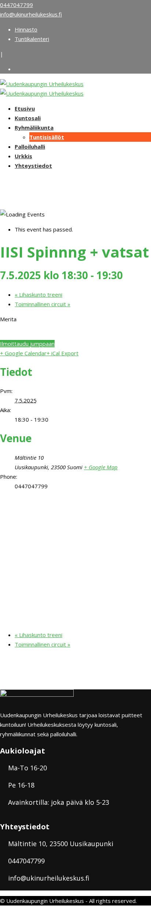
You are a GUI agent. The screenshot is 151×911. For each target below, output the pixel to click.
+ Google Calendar (23, 353)
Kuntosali (28, 118)
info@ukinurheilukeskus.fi (31, 14)
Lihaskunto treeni (38, 294)
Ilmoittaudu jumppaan (27, 343)
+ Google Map (101, 467)
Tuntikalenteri (32, 38)
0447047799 (16, 4)
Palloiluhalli (30, 146)
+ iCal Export (62, 353)
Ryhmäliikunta (34, 127)
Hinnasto (26, 29)
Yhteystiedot (33, 165)
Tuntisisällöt (46, 137)
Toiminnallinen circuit (42, 304)
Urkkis (23, 156)
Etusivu (25, 108)
